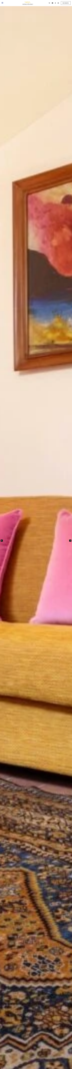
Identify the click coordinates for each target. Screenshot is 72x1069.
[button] (2, 541)
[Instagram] (58, 3)
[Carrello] (49, 3)
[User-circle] (52, 3)
